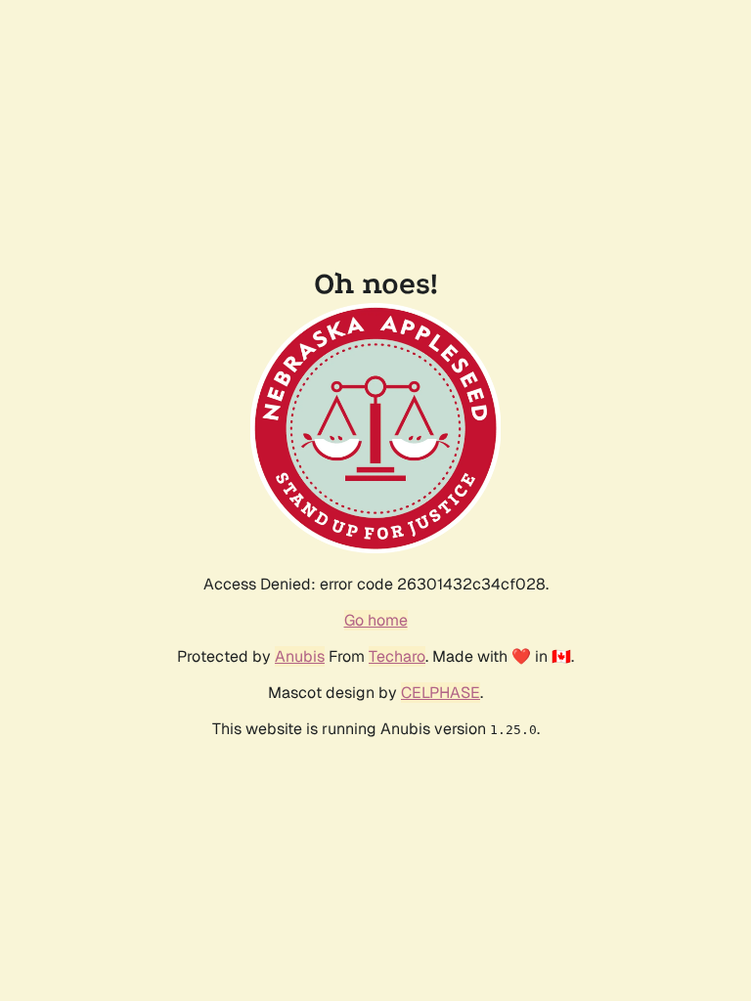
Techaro (397, 656)
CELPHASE (440, 692)
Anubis (300, 656)
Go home (376, 620)
